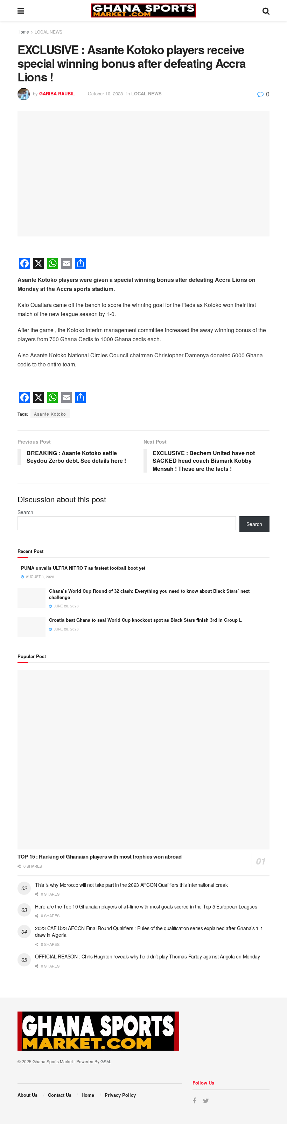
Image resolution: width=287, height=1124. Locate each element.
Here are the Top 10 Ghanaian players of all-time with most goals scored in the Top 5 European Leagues (146, 906)
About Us (27, 1095)
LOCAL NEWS (48, 32)
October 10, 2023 (105, 93)
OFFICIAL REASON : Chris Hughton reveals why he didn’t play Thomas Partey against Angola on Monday (147, 956)
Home (23, 32)
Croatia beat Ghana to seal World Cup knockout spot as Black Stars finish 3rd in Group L (145, 619)
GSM (105, 1061)
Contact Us (59, 1095)
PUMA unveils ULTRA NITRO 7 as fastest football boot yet (83, 567)
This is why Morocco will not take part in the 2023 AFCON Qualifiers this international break (131, 884)
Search (25, 512)
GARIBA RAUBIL (57, 93)
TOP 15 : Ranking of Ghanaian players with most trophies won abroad (99, 856)
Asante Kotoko (50, 414)
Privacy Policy (120, 1095)
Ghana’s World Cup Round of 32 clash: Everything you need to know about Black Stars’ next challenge (149, 593)
